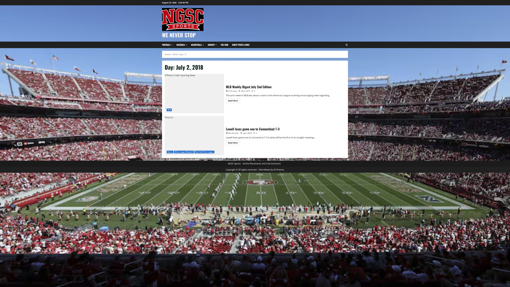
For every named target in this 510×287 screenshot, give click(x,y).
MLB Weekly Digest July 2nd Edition (194, 93)
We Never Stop (179, 35)
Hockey (211, 44)
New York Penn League (204, 152)
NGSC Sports (234, 163)
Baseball (181, 44)
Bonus (170, 152)
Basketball (196, 44)
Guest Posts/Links (240, 44)
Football (166, 44)
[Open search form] (346, 44)
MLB (169, 110)
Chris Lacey (232, 91)
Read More (234, 101)
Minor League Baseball (184, 152)
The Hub (224, 44)
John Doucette (233, 133)
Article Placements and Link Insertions (262, 163)
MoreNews (264, 169)
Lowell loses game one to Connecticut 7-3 (194, 135)
